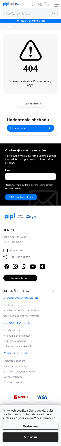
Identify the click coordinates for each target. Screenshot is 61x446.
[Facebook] (6, 266)
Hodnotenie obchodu (15, 341)
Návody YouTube (13, 377)
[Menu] (57, 4)
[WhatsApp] (23, 266)
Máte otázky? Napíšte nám (18, 346)
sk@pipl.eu (16, 250)
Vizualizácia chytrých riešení (19, 371)
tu (55, 418)
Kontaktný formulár (20, 277)
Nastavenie (30, 426)
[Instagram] (15, 266)
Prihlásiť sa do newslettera (21, 197)
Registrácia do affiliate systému (21, 315)
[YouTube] (32, 266)
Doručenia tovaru (13, 330)
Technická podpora (14, 360)
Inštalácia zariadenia (15, 366)
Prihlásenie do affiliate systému (21, 310)
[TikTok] (42, 266)
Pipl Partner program (15, 305)
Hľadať (53, 13)
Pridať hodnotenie (18, 128)
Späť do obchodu (33, 103)
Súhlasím (30, 437)
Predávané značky (13, 382)
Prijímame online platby (16, 335)
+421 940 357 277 (20, 257)
